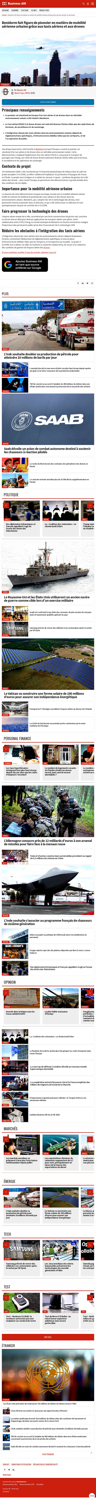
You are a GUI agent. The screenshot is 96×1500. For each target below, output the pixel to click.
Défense (5, 592)
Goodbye (39, 1484)
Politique (24, 10)
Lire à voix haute (48, 102)
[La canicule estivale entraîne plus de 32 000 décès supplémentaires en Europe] (15, 475)
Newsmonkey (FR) (27, 1484)
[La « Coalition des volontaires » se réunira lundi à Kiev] (15, 1030)
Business (6, 375)
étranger (5, 84)
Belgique (5, 10)
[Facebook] (5, 1469)
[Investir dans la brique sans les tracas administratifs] (22, 989)
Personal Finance (87, 763)
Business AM (21, 90)
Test (6, 1312)
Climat (5, 487)
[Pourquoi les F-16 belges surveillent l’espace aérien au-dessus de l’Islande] (15, 703)
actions (5, 635)
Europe (5, 1089)
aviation (5, 444)
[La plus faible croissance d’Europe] (60, 989)
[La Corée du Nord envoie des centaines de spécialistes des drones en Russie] (15, 459)
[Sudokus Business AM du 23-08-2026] (15, 1109)
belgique (46, 1007)
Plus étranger (67, 1453)
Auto (4, 863)
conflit (5, 471)
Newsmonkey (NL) (10, 1484)
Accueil (4, 15)
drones (47, 247)
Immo (45, 763)
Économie (15, 10)
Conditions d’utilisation (21, 1464)
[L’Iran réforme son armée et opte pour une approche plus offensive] (6, 1409)
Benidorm (40, 149)
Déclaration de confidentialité (45, 1464)
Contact (6, 1464)
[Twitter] (9, 1469)
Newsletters (44, 10)
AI (82, 1259)
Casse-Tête (6, 1121)
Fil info (34, 10)
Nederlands (7, 1474)
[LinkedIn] (13, 1469)
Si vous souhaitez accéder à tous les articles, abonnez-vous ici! (29, 252)
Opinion (7, 1007)
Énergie (5, 349)
